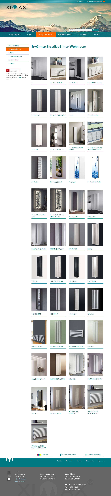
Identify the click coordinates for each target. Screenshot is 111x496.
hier (20, 77)
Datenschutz (89, 461)
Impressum (101, 461)
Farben (11, 53)
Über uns (96, 35)
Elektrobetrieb (13, 60)
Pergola (30, 35)
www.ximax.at (19, 481)
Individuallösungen (15, 56)
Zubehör (11, 63)
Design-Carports (15, 35)
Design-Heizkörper (45, 35)
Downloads (80, 1)
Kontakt (59, 461)
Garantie (79, 461)
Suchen (95, 30)
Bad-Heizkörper (14, 46)
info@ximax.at (21, 479)
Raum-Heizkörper (15, 49)
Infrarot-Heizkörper (65, 35)
